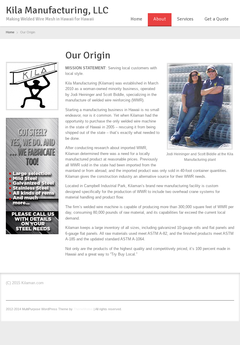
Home (136, 19)
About (159, 19)
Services (185, 19)
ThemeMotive (83, 309)
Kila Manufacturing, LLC (57, 10)
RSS (230, 6)
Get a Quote (217, 19)
